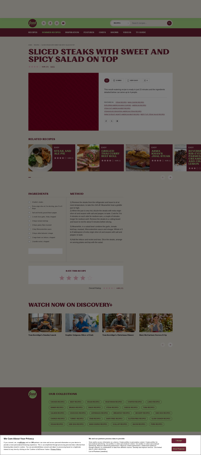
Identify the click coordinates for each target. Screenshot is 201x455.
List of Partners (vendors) (98, 451)
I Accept (179, 441)
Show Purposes (179, 449)
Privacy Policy (56, 449)
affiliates (22, 442)
